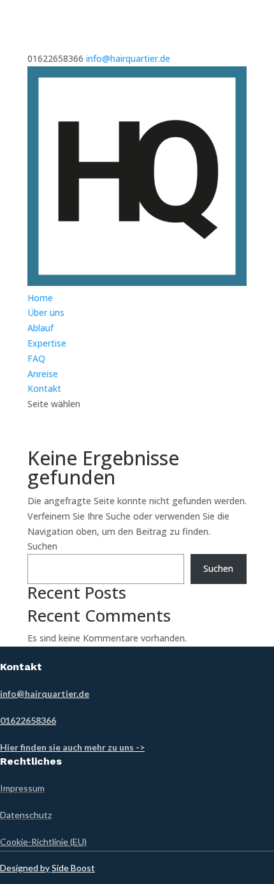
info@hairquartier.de (44, 693)
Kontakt (44, 388)
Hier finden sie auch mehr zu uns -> (72, 747)
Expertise (46, 343)
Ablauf (40, 328)
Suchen (42, 546)
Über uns (45, 312)
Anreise (42, 374)
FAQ (36, 358)
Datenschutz (26, 814)
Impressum (22, 788)
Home (40, 298)
